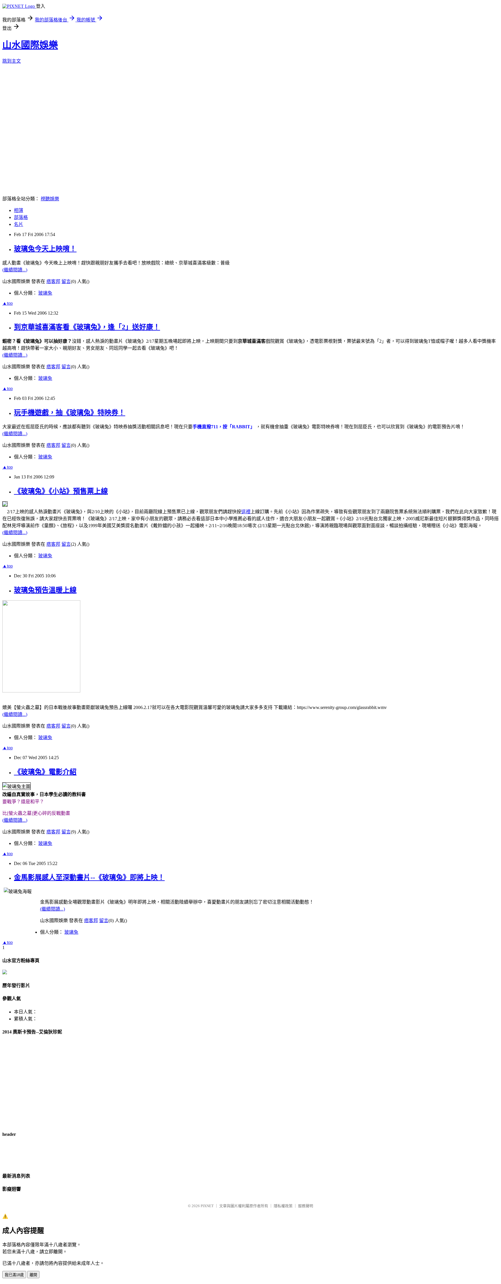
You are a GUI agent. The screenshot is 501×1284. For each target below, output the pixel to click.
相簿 (18, 210)
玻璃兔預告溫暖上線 (45, 590)
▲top (7, 303)
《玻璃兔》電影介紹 (45, 772)
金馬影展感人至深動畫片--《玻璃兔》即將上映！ (89, 877)
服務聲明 (305, 1206)
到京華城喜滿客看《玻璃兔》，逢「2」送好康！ (87, 327)
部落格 (21, 217)
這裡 (246, 511)
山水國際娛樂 (30, 45)
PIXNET (207, 1206)
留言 (66, 281)
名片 (18, 224)
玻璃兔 (45, 293)
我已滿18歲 (14, 1275)
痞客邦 (53, 281)
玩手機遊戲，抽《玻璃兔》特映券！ (69, 412)
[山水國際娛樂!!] (4, 972)
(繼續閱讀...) (14, 269)
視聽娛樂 (50, 198)
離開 (33, 1275)
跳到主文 (11, 61)
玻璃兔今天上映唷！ (45, 249)
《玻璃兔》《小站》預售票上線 (61, 491)
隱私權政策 (283, 1206)
